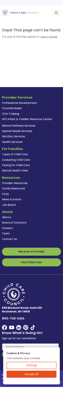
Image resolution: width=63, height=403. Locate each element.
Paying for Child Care (16, 165)
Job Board (9, 205)
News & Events (11, 199)
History (6, 217)
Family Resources (13, 188)
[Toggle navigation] (56, 12)
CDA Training (10, 114)
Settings (31, 365)
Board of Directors (14, 223)
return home (48, 37)
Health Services (12, 142)
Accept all (31, 374)
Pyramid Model (12, 108)
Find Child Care (31, 262)
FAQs (5, 194)
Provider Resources (15, 183)
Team (6, 233)
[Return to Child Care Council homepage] (21, 12)
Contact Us (9, 239)
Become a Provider (31, 251)
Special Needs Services (17, 131)
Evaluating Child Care (16, 160)
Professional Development (19, 103)
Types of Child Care (15, 154)
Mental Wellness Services (18, 126)
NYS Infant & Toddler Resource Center (27, 119)
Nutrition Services (13, 136)
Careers (7, 228)
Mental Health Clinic (15, 170)
